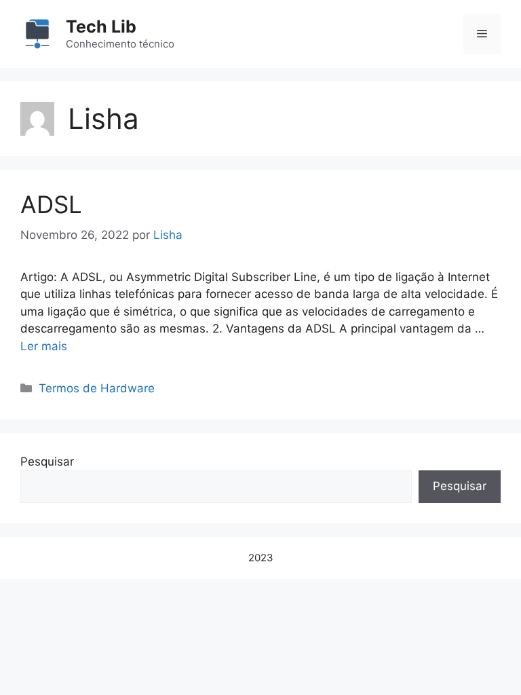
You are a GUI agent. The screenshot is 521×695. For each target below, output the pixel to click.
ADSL (51, 204)
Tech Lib (101, 26)
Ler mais (43, 346)
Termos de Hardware (97, 388)
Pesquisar (47, 461)
